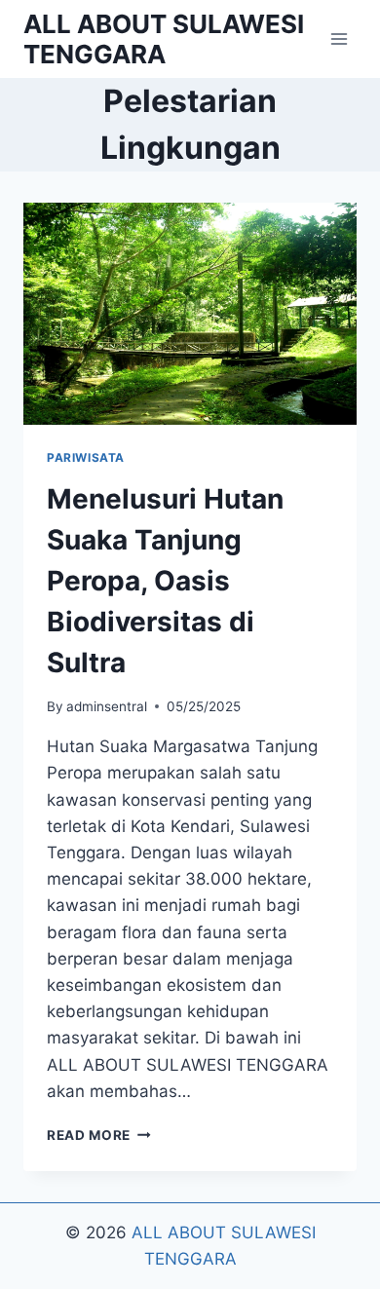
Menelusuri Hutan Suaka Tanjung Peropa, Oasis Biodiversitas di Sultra (165, 580)
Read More (99, 1135)
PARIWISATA (86, 457)
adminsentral (106, 706)
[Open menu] (339, 38)
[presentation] (190, 314)
